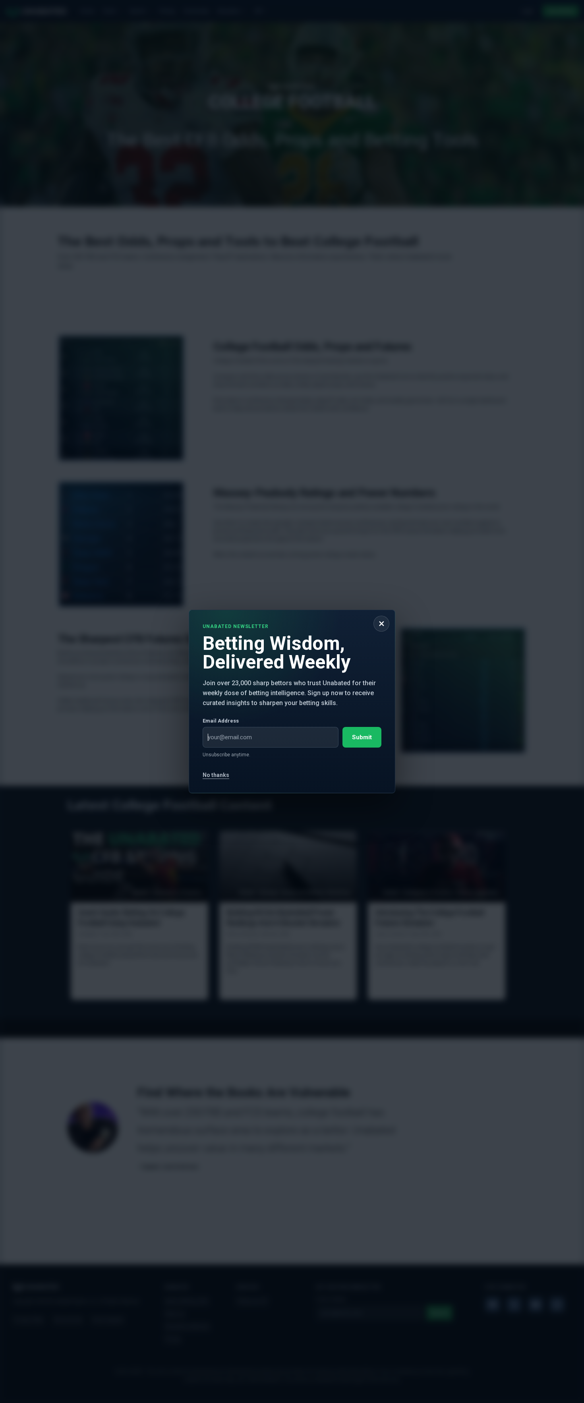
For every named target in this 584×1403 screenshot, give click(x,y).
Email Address (221, 721)
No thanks (216, 775)
